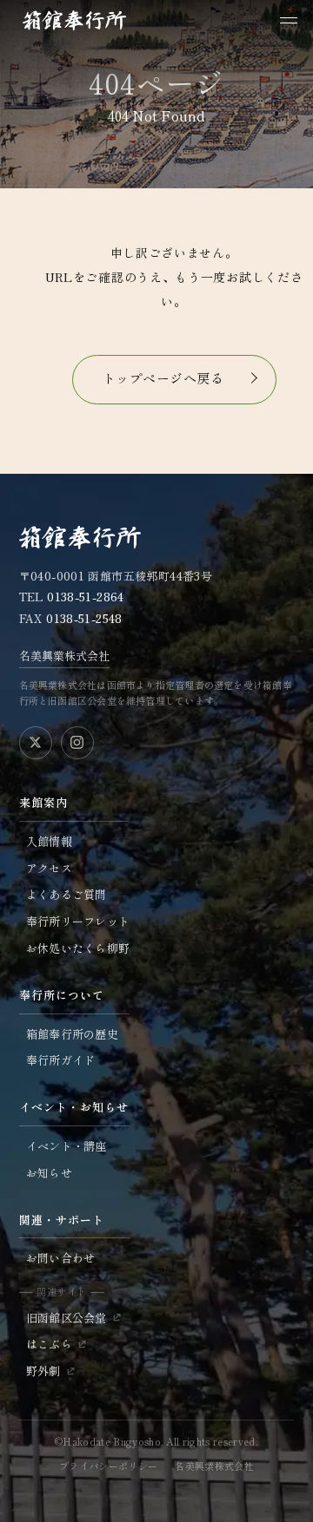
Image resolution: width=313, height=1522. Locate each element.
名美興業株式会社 (64, 655)
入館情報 (49, 841)
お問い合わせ (61, 1258)
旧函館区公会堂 (66, 1317)
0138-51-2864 (85, 596)
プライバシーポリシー (108, 1466)
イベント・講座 (66, 1146)
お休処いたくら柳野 (78, 948)
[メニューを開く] (288, 20)
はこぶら (49, 1343)
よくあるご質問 (66, 894)
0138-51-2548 (84, 618)
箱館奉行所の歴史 (72, 1034)
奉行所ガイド (61, 1060)
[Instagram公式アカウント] (77, 742)
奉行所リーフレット (78, 921)
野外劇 (43, 1370)
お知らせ (49, 1172)
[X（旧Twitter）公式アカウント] (35, 742)
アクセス (49, 868)
